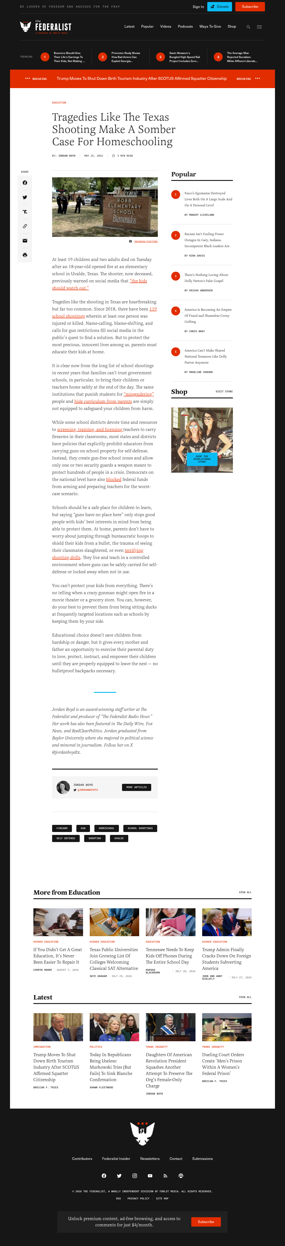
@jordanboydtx (88, 790)
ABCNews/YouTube (146, 241)
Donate (223, 6)
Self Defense (66, 838)
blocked (113, 479)
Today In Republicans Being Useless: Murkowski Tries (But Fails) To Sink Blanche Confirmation (111, 1067)
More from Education (66, 892)
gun (83, 828)
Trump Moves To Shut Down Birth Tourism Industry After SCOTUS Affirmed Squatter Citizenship (56, 1067)
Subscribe (250, 6)
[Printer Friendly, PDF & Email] (25, 255)
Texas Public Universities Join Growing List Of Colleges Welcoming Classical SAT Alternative (114, 959)
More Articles (136, 787)
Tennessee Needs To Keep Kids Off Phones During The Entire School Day (170, 956)
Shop (179, 391)
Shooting (95, 838)
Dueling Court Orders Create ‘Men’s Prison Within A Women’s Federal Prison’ (223, 1064)
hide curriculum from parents (103, 401)
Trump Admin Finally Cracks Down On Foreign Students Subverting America (226, 959)
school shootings (140, 828)
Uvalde (119, 838)
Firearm (62, 828)
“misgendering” (139, 394)
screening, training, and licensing (90, 429)
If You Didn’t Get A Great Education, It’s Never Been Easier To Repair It (57, 956)
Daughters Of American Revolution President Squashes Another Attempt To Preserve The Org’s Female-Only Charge (169, 1070)
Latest (42, 997)
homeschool (106, 828)
